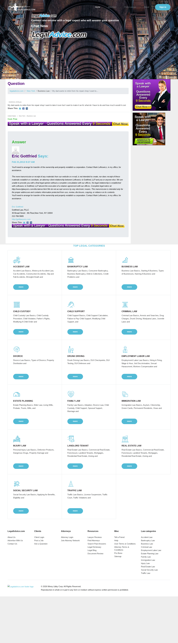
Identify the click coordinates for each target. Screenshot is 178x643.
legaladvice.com (17, 91)
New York (31, 91)
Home (97, 7)
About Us (12, 537)
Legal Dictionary (94, 547)
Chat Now (39, 26)
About (146, 7)
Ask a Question (40, 544)
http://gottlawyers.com (21, 219)
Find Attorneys (94, 540)
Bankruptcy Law (148, 540)
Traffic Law (145, 573)
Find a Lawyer (130, 7)
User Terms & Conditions (125, 544)
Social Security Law (149, 570)
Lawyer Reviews (95, 537)
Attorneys (112, 7)
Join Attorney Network (70, 540)
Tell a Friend (119, 537)
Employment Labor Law (151, 550)
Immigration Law (148, 560)
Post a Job (38, 540)
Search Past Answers (97, 544)
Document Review (95, 553)
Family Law (146, 557)
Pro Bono (118, 553)
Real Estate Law (148, 566)
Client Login (39, 537)
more (21, 287)
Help (116, 540)
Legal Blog (92, 550)
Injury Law (145, 563)
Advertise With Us (15, 540)
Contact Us (12, 544)
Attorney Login (67, 537)
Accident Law (146, 537)
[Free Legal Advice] (59, 35)
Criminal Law (146, 547)
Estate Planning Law (149, 553)
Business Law (147, 544)
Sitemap (117, 556)
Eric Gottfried (24, 156)
